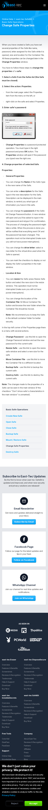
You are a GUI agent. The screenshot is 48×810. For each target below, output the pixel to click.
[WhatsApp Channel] (24, 577)
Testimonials (7, 678)
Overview (6, 665)
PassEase (6, 746)
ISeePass (5, 742)
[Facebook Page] (24, 539)
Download (6, 685)
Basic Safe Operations (13, 22)
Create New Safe (14, 416)
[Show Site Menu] (44, 5)
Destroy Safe (12, 452)
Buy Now (5, 689)
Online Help (7, 19)
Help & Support (8, 682)
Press (26, 752)
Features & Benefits (10, 668)
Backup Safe (12, 434)
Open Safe (11, 422)
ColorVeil (5, 739)
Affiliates (27, 749)
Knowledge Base (9, 759)
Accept (33, 803)
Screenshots (7, 672)
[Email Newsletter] (24, 501)
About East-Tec (30, 739)
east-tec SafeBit (24, 19)
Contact (27, 756)
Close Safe (11, 428)
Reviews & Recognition (11, 675)
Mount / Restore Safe (16, 440)
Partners (27, 746)
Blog (26, 759)
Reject (14, 803)
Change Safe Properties (17, 446)
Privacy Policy (8, 795)
